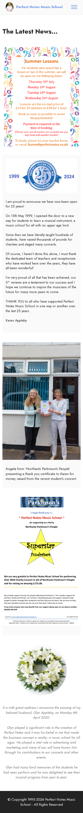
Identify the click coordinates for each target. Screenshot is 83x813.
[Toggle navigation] (74, 7)
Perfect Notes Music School (39, 7)
